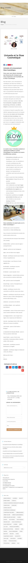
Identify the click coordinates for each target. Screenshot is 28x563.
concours (14, 505)
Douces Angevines (7, 275)
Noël (22, 529)
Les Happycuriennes (8, 315)
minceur (17, 529)
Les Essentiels (6, 310)
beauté (21, 498)
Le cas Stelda (5, 480)
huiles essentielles (16, 521)
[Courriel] (12, 64)
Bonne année (7, 500)
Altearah (5, 249)
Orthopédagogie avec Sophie (8, 485)
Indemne (5, 294)
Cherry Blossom (6, 477)
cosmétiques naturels (9, 512)
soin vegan (12, 538)
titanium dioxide (12, 540)
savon (17, 533)
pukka (21, 531)
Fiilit (4, 280)
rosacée (12, 533)
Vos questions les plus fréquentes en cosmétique (12, 444)
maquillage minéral (14, 526)
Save (10, 64)
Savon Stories (6, 337)
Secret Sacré (6, 344)
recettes (6, 533)
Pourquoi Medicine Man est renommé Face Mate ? (13, 453)
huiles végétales (7, 524)
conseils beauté (7, 507)
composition (6, 505)
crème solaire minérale (17, 514)
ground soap (7, 521)
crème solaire (7, 514)
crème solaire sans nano (9, 517)
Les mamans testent (7, 484)
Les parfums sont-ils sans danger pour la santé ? (12, 451)
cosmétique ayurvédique (9, 510)
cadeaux (14, 500)
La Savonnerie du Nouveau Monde (11, 331)
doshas (5, 519)
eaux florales (20, 519)
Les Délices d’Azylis (7, 305)
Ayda (4, 252)
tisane (5, 540)
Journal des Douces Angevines (9, 479)
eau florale (12, 519)
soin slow (6, 538)
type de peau (6, 543)
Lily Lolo (5, 321)
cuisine (19, 517)
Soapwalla (5, 349)
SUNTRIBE (20, 538)
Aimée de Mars (6, 244)
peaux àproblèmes (13, 531)
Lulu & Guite (6, 326)
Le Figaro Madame (19, 187)
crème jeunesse (19, 512)
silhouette (17, 536)
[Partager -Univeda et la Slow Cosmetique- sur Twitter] (6, 64)
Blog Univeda (6, 7)
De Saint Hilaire (6, 261)
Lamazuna (5, 301)
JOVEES (20, 524)
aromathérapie (7, 498)
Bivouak (5, 255)
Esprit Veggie (20, 185)
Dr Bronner (5, 272)
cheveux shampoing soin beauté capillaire (13, 503)
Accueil (2, 24)
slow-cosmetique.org (15, 230)
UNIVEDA (13, 543)
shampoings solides (8, 536)
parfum (5, 531)
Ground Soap (6, 283)
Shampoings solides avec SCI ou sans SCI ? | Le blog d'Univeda (14, 397)
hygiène (15, 524)
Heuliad (5, 289)
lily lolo (6, 526)
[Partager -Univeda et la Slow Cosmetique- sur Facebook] (4, 64)
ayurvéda (15, 498)
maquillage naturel (8, 529)
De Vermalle (6, 266)
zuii (18, 543)
